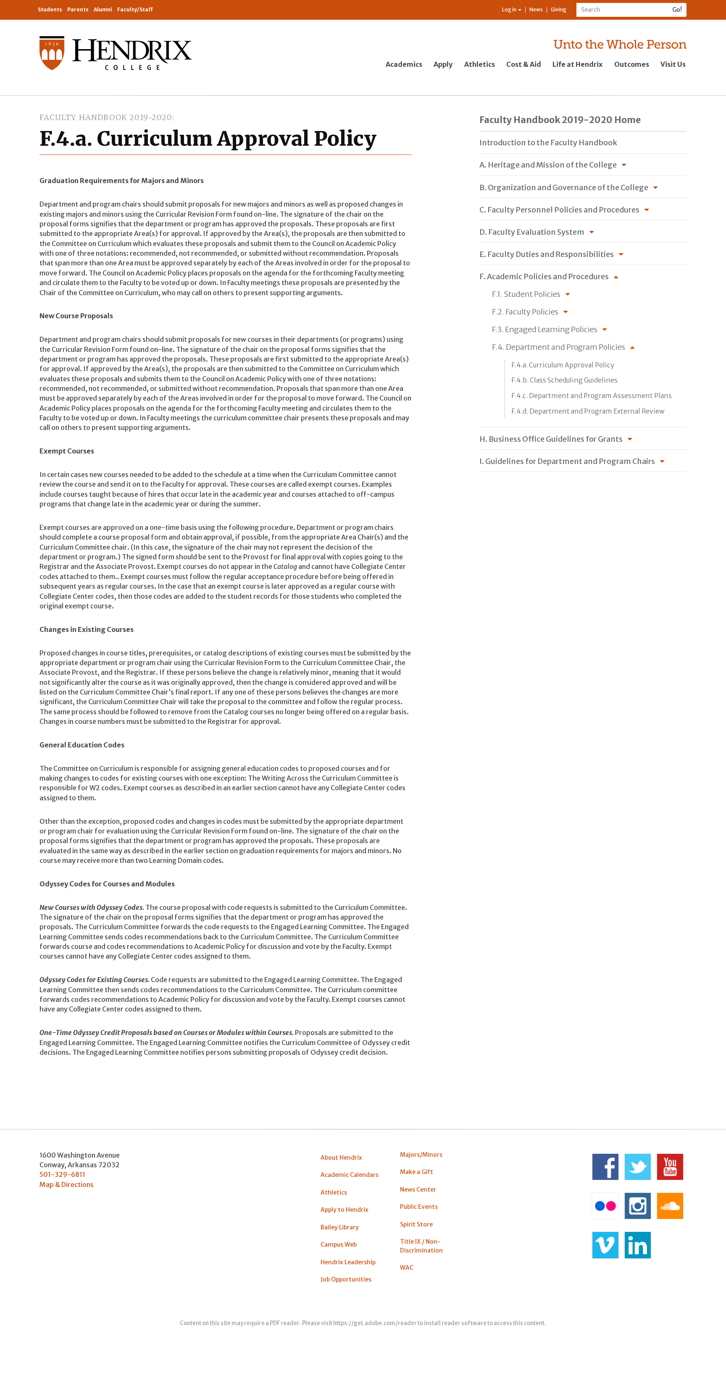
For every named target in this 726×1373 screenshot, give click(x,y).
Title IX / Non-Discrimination (421, 1246)
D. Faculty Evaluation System (531, 232)
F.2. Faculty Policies (525, 312)
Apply (443, 64)
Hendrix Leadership (348, 1262)
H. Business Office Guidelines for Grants (551, 439)
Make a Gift (416, 1172)
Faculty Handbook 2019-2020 (105, 117)
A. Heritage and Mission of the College (548, 165)
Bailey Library (340, 1227)
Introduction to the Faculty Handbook (548, 142)
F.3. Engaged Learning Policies (544, 329)
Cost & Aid (523, 64)
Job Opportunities (346, 1279)
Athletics (479, 64)
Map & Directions (66, 1184)
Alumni (103, 9)
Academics (404, 64)
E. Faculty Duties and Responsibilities (546, 254)
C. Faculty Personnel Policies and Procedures (559, 210)
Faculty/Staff (135, 9)
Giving (558, 9)
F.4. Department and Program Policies (558, 347)
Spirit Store (416, 1224)
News (536, 9)
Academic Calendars (350, 1175)
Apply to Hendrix (344, 1209)
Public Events (419, 1207)
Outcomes (631, 64)
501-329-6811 (62, 1174)
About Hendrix (341, 1157)
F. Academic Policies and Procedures (544, 276)
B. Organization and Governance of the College (563, 187)
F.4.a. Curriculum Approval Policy (562, 365)
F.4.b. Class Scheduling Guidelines (564, 380)
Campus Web (339, 1244)
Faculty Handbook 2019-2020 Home (560, 120)
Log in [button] (509, 9)
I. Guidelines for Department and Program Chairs (567, 461)
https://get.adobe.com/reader (375, 1323)
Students (50, 9)
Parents (78, 9)
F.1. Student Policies (526, 294)
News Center (418, 1189)
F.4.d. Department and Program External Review (588, 411)
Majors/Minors (421, 1154)
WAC (406, 1267)
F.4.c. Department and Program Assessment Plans (591, 396)
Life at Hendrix (577, 64)
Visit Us (673, 64)
